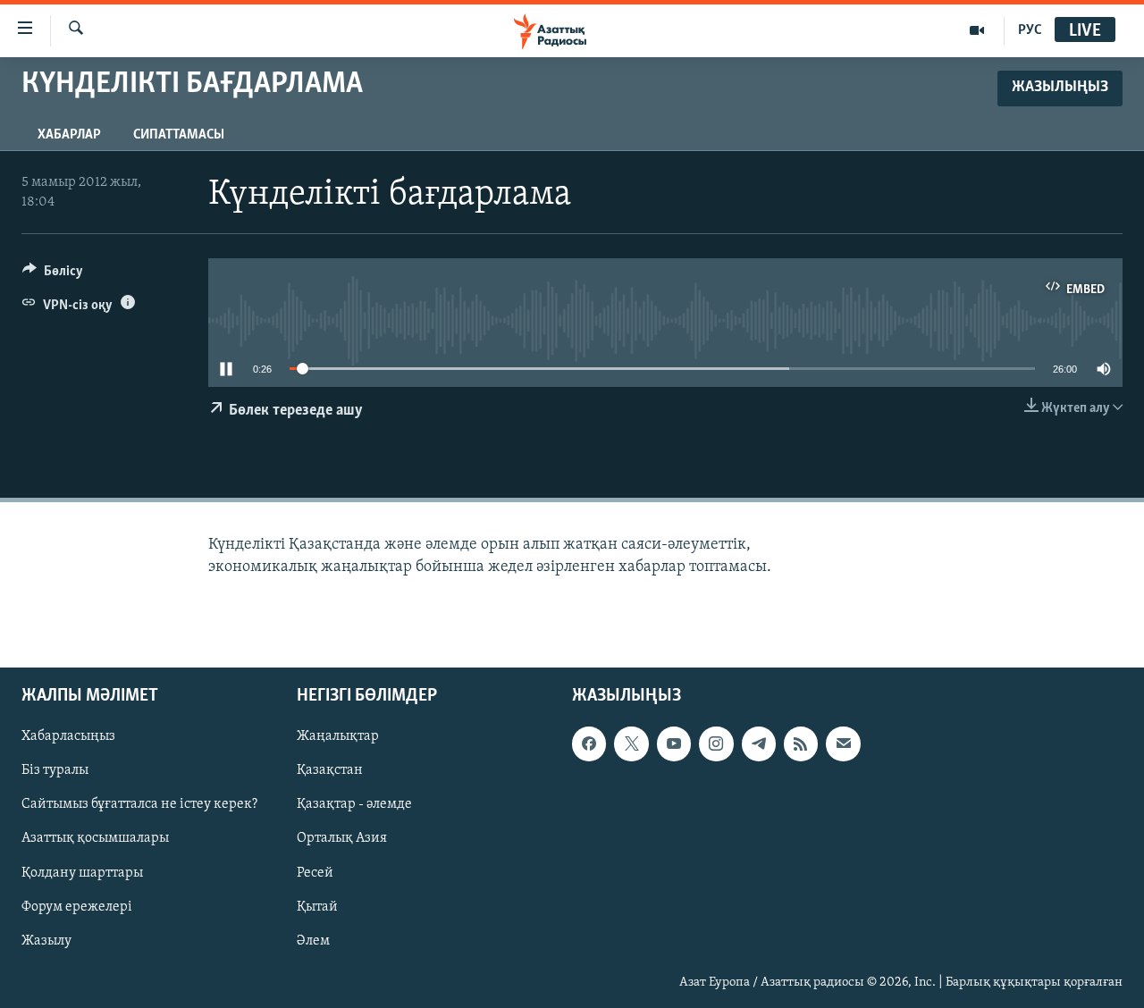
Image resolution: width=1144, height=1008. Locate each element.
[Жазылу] (843, 743)
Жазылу (46, 940)
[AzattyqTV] (977, 30)
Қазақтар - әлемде (354, 804)
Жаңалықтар (338, 736)
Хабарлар (69, 135)
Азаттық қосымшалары (95, 838)
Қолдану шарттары (82, 872)
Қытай (317, 906)
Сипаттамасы (178, 135)
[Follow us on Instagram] (716, 743)
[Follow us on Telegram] (759, 743)
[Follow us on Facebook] (589, 743)
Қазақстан (330, 770)
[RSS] (801, 743)
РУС (1030, 30)
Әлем (313, 940)
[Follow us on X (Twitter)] (631, 743)
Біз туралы (54, 770)
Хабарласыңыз (68, 736)
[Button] (52, 275)
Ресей (315, 872)
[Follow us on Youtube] (674, 743)
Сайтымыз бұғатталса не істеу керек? (139, 804)
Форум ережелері (76, 906)
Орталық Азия (342, 838)
